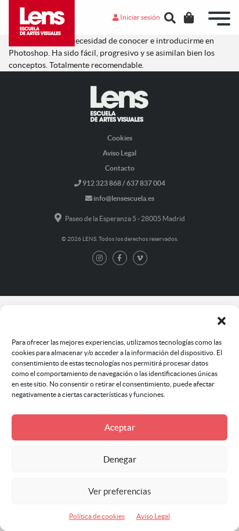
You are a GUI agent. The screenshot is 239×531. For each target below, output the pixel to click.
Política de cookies (97, 516)
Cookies (119, 138)
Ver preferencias (119, 491)
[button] (221, 320)
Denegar (119, 459)
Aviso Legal (153, 516)
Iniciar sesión (139, 17)
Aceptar (119, 427)
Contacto (120, 168)
